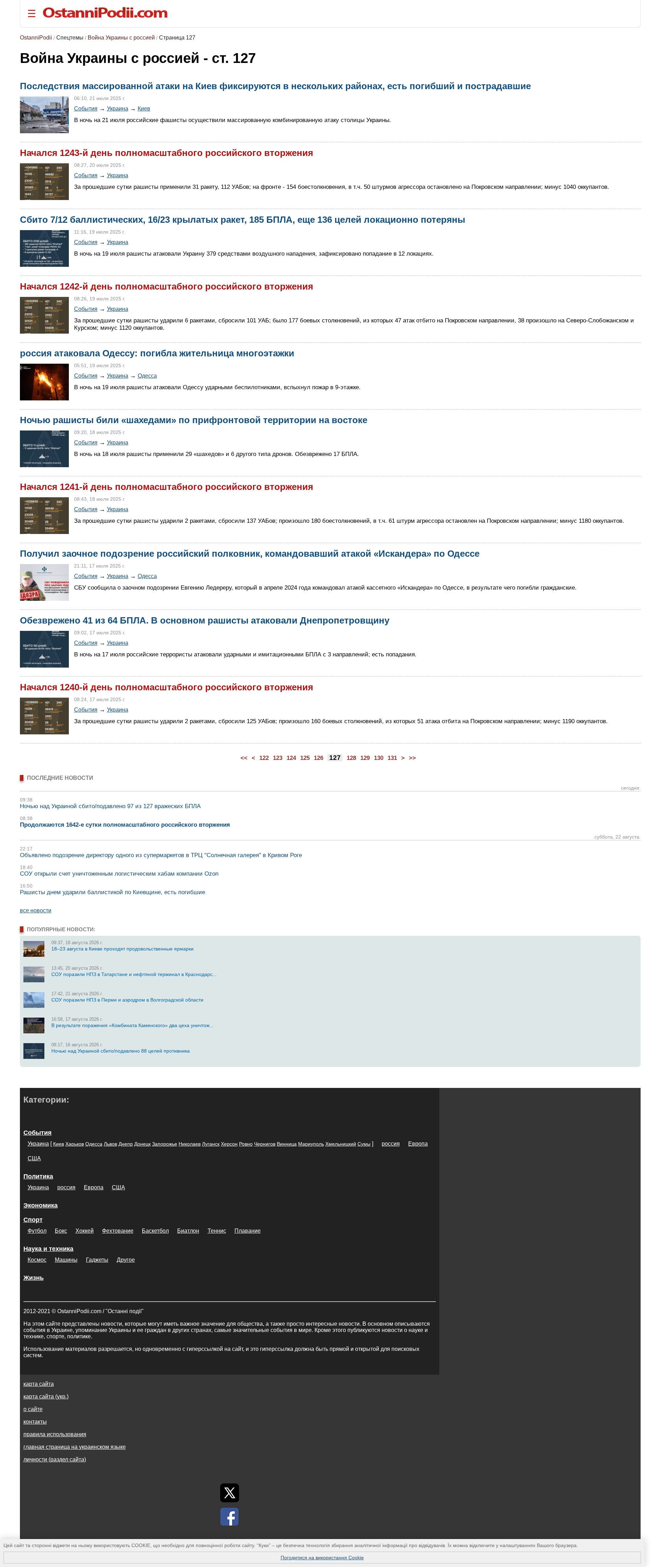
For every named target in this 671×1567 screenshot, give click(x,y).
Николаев (190, 1144)
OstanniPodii (36, 38)
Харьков (74, 1144)
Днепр (125, 1144)
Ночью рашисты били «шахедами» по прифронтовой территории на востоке (193, 420)
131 (392, 758)
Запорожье (164, 1144)
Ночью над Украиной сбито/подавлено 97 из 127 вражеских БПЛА (110, 806)
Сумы (364, 1144)
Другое (126, 1260)
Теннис (217, 1231)
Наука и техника (48, 1248)
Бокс (61, 1231)
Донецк (142, 1144)
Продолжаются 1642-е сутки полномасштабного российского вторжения (125, 824)
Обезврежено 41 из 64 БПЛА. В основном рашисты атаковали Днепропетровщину (204, 620)
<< (243, 758)
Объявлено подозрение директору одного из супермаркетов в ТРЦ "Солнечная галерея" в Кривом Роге (161, 855)
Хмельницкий (340, 1144)
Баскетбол (155, 1231)
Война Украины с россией (121, 38)
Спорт (33, 1219)
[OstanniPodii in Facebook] (229, 1516)
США (34, 1158)
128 (351, 758)
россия (391, 1144)
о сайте (33, 1409)
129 (365, 758)
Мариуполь (311, 1144)
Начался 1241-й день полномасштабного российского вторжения (166, 487)
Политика (38, 1176)
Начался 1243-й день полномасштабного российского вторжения (166, 153)
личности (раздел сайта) (54, 1459)
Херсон (229, 1144)
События (86, 108)
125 (305, 758)
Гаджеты (97, 1260)
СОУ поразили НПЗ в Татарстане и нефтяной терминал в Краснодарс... (134, 974)
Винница (287, 1144)
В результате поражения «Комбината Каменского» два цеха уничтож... (132, 1025)
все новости (35, 910)
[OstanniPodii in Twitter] (229, 1493)
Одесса (147, 375)
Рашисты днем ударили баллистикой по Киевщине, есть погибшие (112, 892)
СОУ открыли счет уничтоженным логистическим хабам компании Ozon (119, 873)
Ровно (246, 1144)
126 (318, 758)
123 (277, 758)
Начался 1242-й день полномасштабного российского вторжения (166, 286)
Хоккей (84, 1231)
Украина (117, 108)
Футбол (37, 1231)
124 (291, 758)
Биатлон (188, 1231)
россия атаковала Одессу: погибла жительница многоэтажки (157, 353)
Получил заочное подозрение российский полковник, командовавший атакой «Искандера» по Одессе (249, 553)
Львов (110, 1144)
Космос (37, 1260)
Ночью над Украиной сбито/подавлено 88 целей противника (120, 1051)
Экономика (40, 1205)
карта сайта (38, 1384)
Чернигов (264, 1144)
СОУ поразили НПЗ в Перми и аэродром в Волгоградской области (127, 1000)
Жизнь (33, 1277)
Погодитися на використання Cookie (322, 1557)
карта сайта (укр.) (45, 1396)
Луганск (210, 1144)
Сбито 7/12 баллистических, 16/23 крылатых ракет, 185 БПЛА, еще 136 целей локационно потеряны (242, 219)
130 (378, 758)
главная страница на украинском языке (74, 1447)
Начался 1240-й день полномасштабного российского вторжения (166, 687)
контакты (35, 1422)
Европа (418, 1144)
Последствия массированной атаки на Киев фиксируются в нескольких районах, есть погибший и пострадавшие (275, 86)
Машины (66, 1260)
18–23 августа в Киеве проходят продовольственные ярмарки (122, 949)
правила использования (54, 1434)
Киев (144, 108)
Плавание (248, 1231)
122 (264, 758)
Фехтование (118, 1231)
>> (412, 758)
